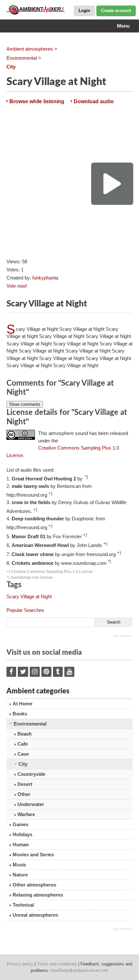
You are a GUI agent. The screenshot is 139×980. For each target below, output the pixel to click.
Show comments (24, 404)
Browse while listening (36, 101)
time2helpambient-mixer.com (79, 970)
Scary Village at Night (29, 596)
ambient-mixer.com (38, 9)
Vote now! (16, 286)
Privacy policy (20, 963)
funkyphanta (45, 277)
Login (84, 10)
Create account (116, 10)
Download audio (94, 101)
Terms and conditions (57, 963)
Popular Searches (25, 610)
